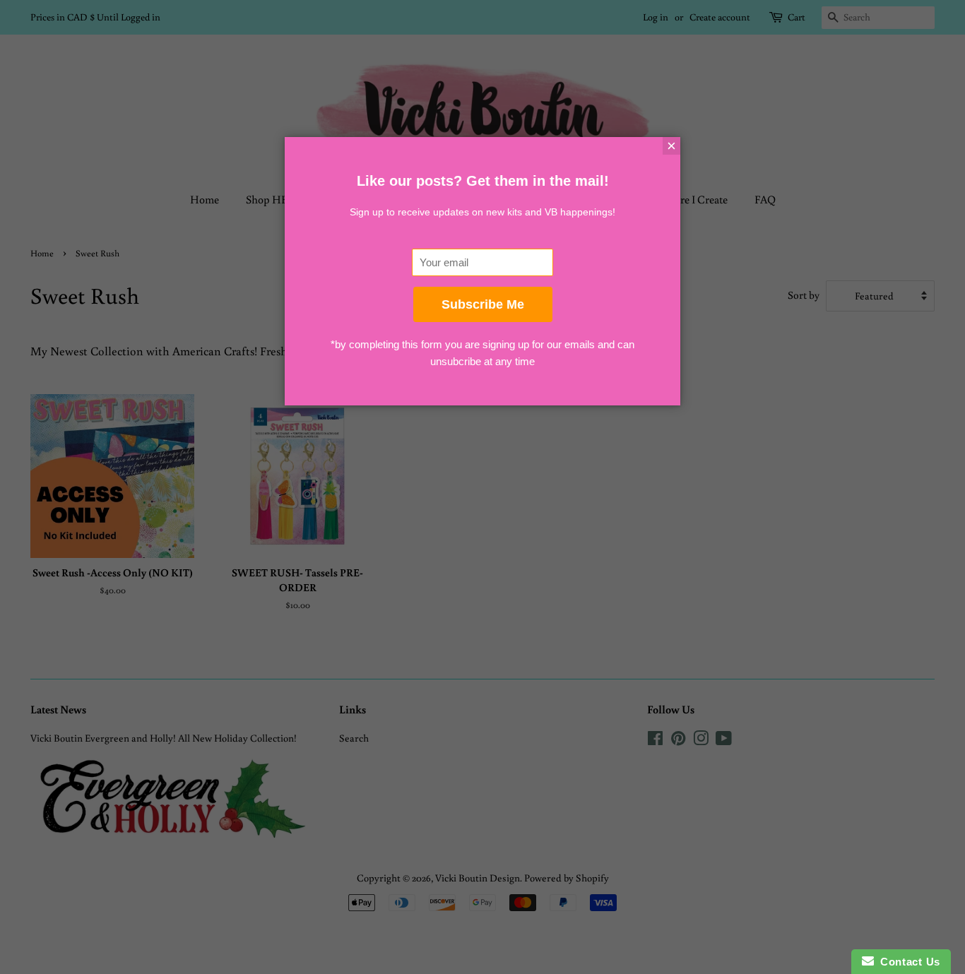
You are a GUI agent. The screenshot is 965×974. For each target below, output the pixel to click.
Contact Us (907, 962)
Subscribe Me (483, 304)
